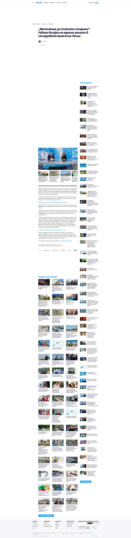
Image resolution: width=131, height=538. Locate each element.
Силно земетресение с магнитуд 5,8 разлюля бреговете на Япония (92, 150)
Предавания (57, 524)
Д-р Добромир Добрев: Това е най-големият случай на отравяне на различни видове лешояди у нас (71, 434)
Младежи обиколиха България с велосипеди (57, 376)
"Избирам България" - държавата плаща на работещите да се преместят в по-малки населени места (43, 304)
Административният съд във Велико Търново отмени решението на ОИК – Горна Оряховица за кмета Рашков (71, 508)
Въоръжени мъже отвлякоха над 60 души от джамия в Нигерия (92, 120)
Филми (56, 528)
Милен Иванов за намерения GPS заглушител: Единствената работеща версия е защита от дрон (56, 419)
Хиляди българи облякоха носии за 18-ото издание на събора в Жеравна (44, 417)
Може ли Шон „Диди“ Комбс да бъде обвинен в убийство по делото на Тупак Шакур (92, 112)
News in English (69, 526)
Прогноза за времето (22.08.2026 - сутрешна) (71, 417)
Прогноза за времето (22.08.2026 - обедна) (57, 348)
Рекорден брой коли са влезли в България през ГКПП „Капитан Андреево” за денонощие (71, 404)
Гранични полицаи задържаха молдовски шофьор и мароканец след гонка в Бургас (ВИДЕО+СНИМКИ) (57, 335)
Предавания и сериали (48, 526)
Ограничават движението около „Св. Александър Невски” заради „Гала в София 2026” (57, 289)
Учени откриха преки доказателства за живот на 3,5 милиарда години (92, 95)
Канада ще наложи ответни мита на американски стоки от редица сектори (92, 158)
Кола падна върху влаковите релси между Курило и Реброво (57, 302)
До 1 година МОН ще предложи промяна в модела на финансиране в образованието (71, 390)
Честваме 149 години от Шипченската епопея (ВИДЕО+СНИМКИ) (71, 348)
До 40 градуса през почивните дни (42, 433)
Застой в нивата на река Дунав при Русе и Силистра (71, 465)
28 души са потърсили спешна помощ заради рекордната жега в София (71, 480)
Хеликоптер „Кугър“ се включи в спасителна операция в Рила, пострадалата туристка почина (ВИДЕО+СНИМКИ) (57, 319)
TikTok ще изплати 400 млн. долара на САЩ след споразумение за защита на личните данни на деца (92, 351)
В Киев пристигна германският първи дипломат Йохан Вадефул (70, 363)
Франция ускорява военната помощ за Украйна (91, 235)
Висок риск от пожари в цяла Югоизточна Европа (92, 319)
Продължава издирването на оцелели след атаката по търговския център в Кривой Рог (92, 203)
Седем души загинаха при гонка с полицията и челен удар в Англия (92, 172)
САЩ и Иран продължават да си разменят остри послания (92, 420)
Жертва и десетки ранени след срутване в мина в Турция (92, 144)
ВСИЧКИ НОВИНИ (85, 481)
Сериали (57, 526)
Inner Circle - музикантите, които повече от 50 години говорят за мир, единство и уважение (92, 458)
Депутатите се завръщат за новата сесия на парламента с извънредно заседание (57, 449)
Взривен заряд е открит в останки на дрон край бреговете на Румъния (92, 211)
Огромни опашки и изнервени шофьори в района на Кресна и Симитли (43, 377)
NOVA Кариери (69, 524)
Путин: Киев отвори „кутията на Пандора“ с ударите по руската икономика (92, 136)
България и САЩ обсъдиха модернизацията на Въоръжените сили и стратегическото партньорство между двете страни (43, 451)
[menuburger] (33, 2)
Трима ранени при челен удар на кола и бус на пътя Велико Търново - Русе (57, 434)
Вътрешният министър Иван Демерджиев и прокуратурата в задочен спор (43, 466)
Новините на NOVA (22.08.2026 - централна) (91, 179)
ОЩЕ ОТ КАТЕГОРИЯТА (46, 515)
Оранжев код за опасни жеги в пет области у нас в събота (71, 493)
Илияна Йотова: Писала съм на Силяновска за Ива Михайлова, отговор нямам (44, 363)
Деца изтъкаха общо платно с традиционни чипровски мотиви (43, 390)
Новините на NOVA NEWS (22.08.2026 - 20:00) (92, 165)
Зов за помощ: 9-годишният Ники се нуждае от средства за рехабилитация (71, 377)
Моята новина (35, 526)
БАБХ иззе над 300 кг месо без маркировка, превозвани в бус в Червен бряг (57, 493)
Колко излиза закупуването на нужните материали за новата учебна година (57, 466)
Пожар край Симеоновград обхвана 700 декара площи (71, 287)
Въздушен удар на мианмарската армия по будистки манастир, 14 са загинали (92, 294)
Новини (46, 2)
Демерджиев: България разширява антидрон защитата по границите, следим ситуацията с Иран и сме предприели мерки (57, 508)
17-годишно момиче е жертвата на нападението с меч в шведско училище (92, 326)
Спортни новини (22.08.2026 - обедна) (92, 373)
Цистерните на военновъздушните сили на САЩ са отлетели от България (57, 363)
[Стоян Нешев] (39, 41)
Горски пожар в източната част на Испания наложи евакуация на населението (91, 335)
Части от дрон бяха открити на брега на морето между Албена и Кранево (43, 318)
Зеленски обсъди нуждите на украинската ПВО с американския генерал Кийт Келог (92, 104)
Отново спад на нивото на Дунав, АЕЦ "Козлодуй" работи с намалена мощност (57, 404)
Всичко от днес (35, 524)
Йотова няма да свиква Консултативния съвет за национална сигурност (43, 349)
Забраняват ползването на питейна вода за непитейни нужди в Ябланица (44, 334)
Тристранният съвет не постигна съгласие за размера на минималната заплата (43, 493)
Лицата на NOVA (47, 524)
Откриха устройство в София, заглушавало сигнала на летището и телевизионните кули (57, 480)
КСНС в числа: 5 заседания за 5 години (71, 317)
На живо (64, 2)
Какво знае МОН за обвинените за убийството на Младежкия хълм (56, 390)
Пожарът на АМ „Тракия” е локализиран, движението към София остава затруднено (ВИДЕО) (71, 335)
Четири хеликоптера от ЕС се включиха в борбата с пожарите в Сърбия (92, 253)
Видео (34, 528)
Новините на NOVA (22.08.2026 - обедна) (92, 380)
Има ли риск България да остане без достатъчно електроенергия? (44, 479)
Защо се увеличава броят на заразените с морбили (92, 442)
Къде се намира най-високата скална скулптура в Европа (92, 343)
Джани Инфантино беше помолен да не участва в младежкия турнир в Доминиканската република (92, 262)
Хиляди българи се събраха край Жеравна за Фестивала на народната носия (71, 449)
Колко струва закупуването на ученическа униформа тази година (43, 404)
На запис (58, 2)
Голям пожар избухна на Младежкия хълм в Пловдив (43, 287)
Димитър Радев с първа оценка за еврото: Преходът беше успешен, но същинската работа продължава (43, 508)
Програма (51, 2)
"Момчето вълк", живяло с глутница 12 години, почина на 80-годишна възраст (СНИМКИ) (92, 359)
